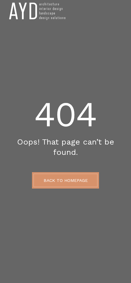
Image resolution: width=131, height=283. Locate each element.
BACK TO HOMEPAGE (66, 180)
